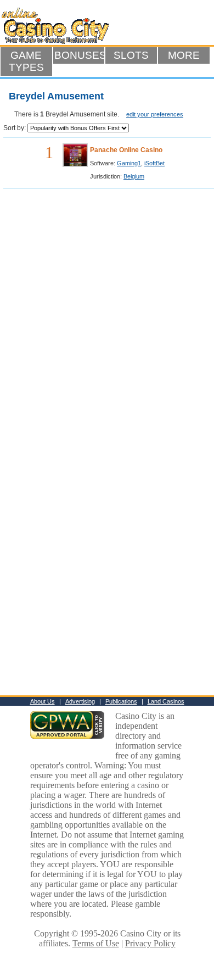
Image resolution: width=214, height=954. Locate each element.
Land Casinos (166, 701)
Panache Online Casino (126, 150)
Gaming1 (129, 163)
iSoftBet (154, 163)
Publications (121, 701)
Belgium (133, 176)
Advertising (80, 701)
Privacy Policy (150, 943)
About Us (42, 701)
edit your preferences (154, 114)
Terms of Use (95, 943)
